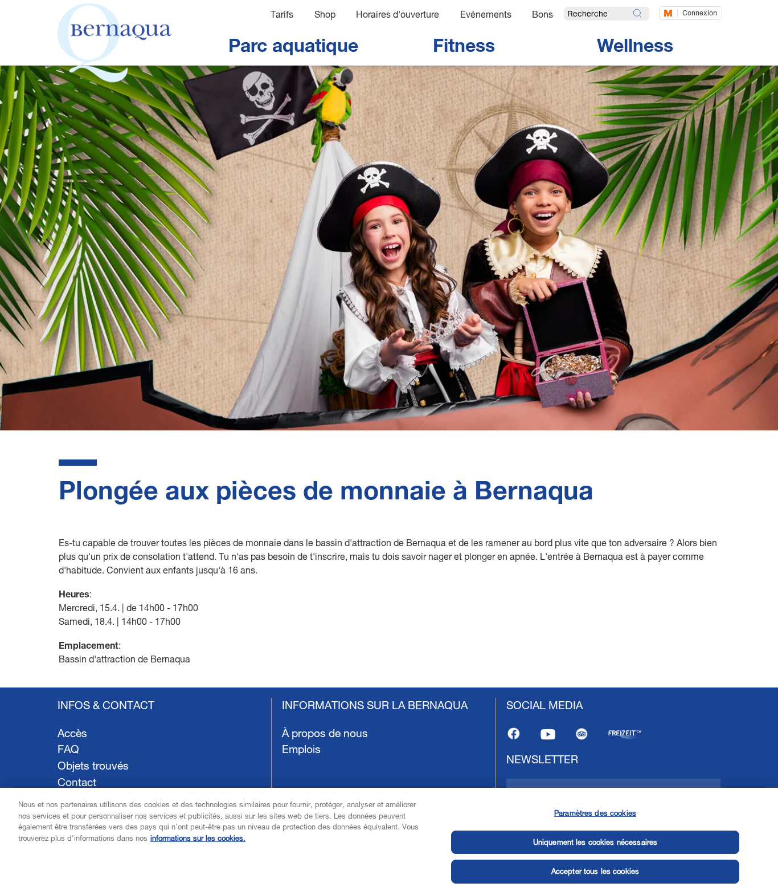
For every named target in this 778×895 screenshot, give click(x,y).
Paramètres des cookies (595, 812)
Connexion (699, 13)
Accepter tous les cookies (595, 871)
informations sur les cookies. (197, 838)
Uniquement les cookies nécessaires (595, 842)
